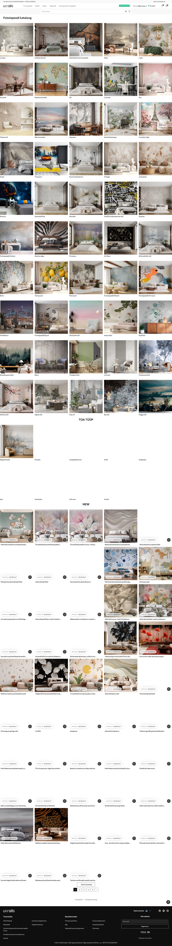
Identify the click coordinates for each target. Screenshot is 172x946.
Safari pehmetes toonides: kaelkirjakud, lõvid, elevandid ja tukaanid (152, 806)
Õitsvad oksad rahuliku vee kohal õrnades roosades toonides (152, 843)
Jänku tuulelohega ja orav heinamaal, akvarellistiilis (14, 806)
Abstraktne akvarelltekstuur (11, 843)
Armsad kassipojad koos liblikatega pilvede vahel (14, 619)
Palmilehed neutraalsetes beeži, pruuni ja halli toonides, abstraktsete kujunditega (14, 768)
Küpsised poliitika (98, 924)
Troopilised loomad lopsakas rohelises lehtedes (83, 694)
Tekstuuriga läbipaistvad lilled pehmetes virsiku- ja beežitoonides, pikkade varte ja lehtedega (152, 731)
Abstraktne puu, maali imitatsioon (117, 619)
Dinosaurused (144, 582)
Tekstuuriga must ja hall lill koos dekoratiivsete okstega (118, 656)
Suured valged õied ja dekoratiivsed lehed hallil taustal (14, 880)
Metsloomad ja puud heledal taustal (13, 694)
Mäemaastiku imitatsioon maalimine (83, 619)
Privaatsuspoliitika (71, 921)
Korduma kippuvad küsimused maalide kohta (15, 929)
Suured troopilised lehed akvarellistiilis (14, 656)
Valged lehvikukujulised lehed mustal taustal (48, 694)
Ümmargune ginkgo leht (9, 731)
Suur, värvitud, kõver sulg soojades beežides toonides (118, 843)
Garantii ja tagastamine (39, 921)
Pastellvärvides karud (147, 768)
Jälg (66, 924)
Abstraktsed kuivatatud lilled (149, 545)
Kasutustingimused (99, 921)
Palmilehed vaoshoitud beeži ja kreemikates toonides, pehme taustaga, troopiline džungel (118, 768)
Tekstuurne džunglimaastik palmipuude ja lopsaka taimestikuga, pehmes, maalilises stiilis (83, 880)
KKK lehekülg (7, 921)
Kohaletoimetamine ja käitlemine (13, 934)
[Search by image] (125, 11)
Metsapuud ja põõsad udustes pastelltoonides (48, 880)
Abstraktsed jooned (112, 694)
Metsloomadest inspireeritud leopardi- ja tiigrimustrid (48, 843)
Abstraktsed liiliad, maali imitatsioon (48, 619)
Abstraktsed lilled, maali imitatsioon (152, 619)
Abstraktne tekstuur (112, 731)
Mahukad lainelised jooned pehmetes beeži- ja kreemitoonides (118, 545)
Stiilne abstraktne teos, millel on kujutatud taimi (83, 656)
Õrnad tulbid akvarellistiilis (45, 806)
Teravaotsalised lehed (147, 694)
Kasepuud (73, 731)
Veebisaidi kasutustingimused (74, 928)
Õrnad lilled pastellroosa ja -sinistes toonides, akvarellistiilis (83, 545)
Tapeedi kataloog (37, 924)
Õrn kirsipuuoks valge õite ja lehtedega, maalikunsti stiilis (48, 768)
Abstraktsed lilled (41, 582)
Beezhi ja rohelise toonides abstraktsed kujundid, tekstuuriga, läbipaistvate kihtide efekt (83, 768)
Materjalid (6, 924)
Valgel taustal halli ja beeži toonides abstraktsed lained (83, 843)
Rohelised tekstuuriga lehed (114, 806)
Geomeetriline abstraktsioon (80, 582)
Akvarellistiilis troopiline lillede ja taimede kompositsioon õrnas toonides (48, 656)
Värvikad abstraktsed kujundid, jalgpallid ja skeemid (118, 582)
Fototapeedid (79, 899)
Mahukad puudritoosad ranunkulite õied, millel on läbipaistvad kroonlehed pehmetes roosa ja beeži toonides (83, 806)
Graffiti (38, 731)
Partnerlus (96, 928)
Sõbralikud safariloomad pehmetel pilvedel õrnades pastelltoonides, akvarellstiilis (14, 545)
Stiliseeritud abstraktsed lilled (11, 582)
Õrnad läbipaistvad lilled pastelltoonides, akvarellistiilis (48, 545)
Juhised (5, 938)
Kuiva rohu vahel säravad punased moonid (152, 656)
